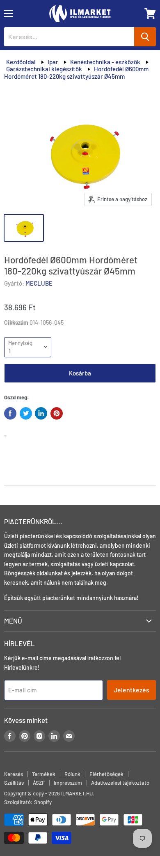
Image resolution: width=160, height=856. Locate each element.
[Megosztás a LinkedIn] (41, 413)
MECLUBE (39, 283)
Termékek (43, 774)
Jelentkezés (131, 690)
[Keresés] (145, 36)
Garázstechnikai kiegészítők (44, 69)
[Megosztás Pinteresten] (56, 413)
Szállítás (14, 782)
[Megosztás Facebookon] (10, 413)
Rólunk (72, 774)
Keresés (13, 774)
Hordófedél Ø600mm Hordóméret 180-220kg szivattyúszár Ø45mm (76, 72)
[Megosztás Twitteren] (26, 413)
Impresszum (68, 782)
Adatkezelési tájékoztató (120, 782)
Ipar (53, 62)
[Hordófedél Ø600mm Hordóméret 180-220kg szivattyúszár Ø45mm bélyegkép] (24, 228)
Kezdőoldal (21, 62)
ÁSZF (39, 782)
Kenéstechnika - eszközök (105, 62)
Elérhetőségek (106, 774)
